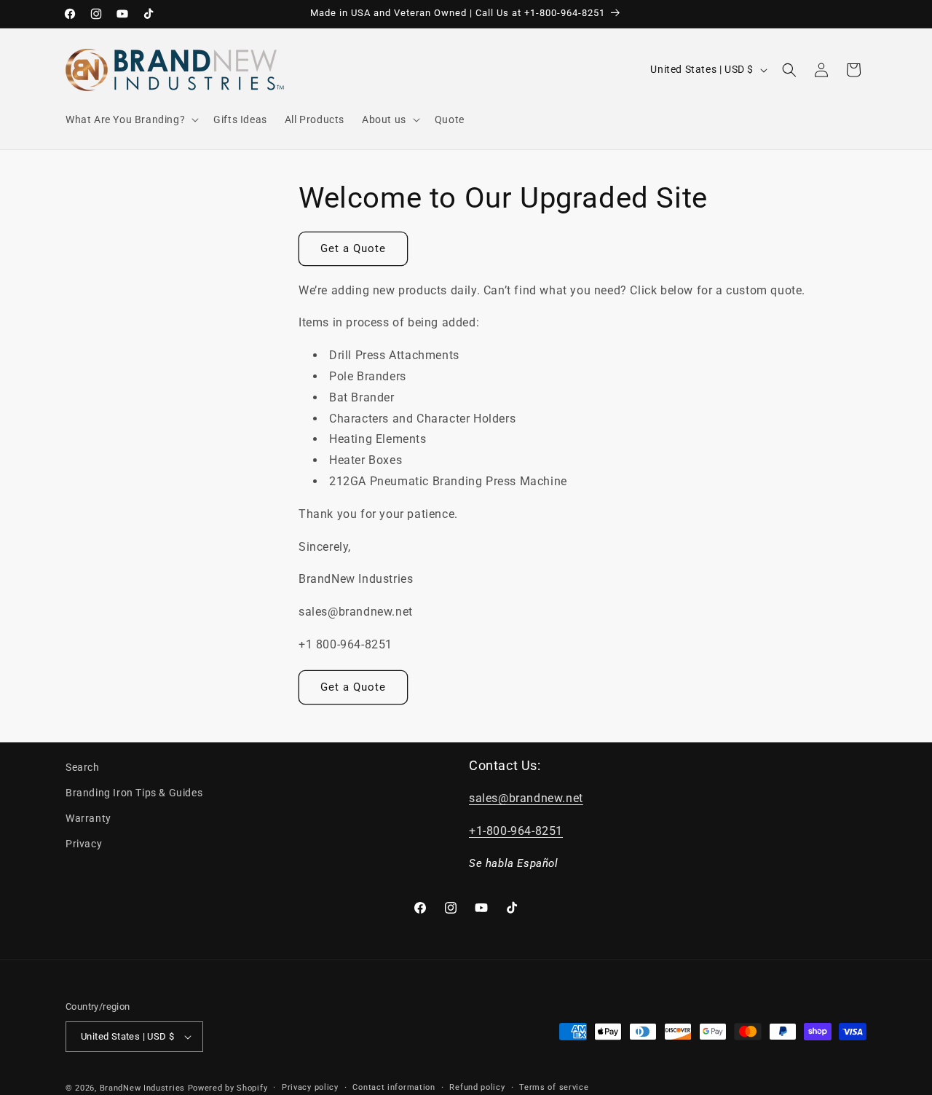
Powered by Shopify (228, 1088)
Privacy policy (310, 1087)
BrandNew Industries (142, 1088)
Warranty (88, 818)
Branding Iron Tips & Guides (134, 792)
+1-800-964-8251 (516, 831)
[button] (131, 119)
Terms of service (553, 1087)
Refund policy (477, 1087)
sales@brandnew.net (526, 798)
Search (83, 767)
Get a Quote (353, 248)
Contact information (393, 1087)
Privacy (84, 843)
